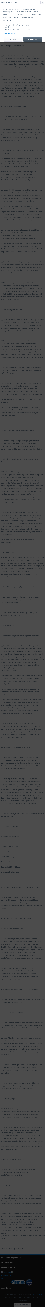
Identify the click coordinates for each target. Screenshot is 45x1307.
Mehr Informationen (11, 34)
